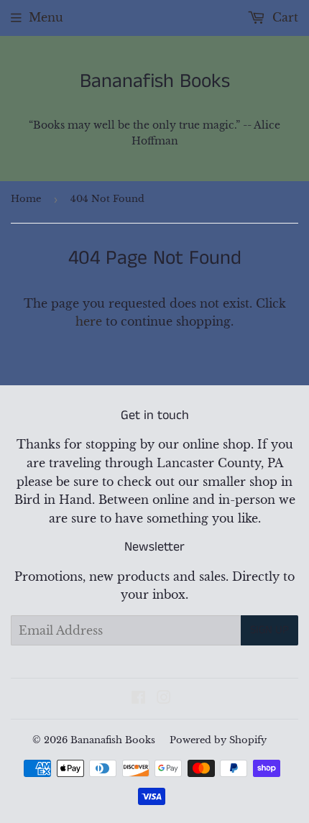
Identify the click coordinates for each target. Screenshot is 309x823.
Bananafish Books (155, 82)
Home (26, 199)
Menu (46, 17)
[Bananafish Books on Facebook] (138, 698)
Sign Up (269, 630)
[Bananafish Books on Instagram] (164, 698)
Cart (283, 17)
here (88, 321)
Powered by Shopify (218, 740)
